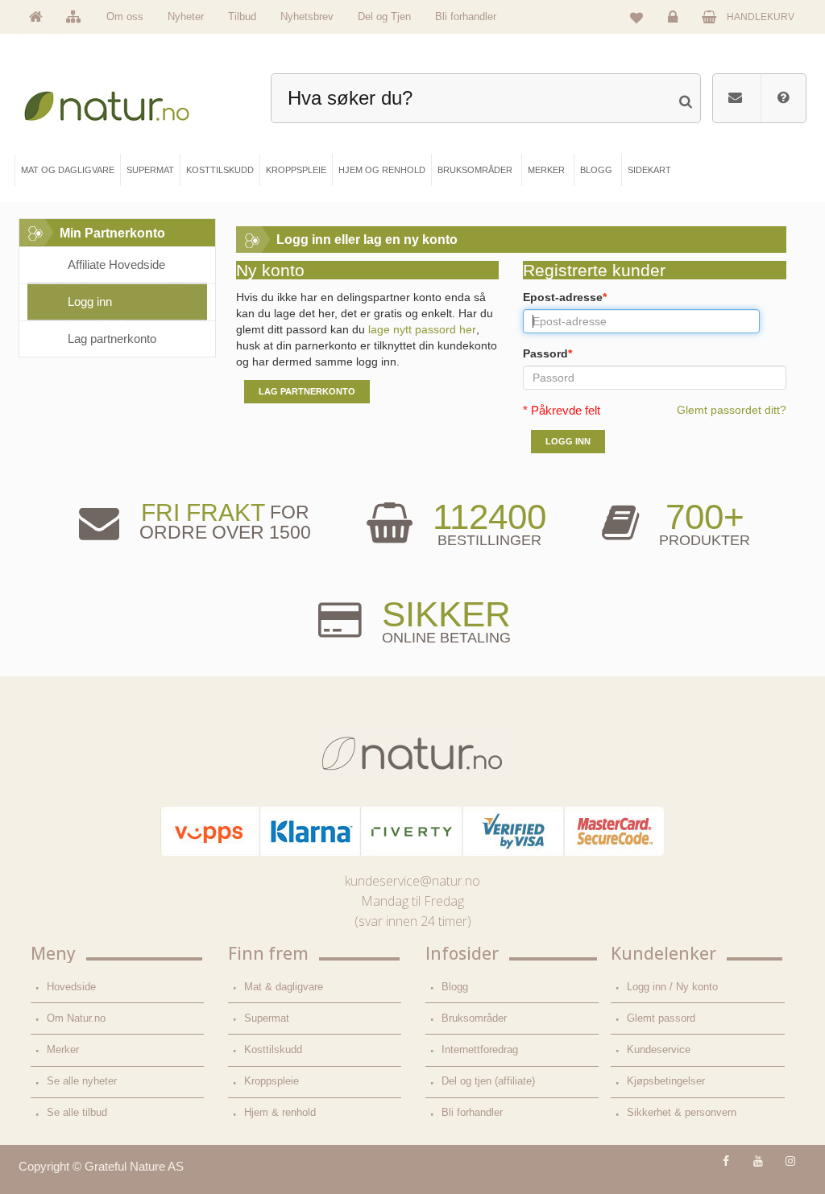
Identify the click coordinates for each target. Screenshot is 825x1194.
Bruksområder (474, 1018)
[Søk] (685, 96)
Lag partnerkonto (112, 338)
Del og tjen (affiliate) (488, 1081)
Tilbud (242, 16)
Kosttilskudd (273, 1049)
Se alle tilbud (77, 1112)
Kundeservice (658, 1049)
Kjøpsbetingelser (666, 1081)
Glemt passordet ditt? (731, 409)
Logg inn (677, 30)
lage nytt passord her (422, 329)
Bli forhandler (465, 16)
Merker (63, 1049)
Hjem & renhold (280, 1112)
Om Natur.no (76, 1018)
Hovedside (71, 987)
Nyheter (186, 16)
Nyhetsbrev (307, 16)
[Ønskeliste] (636, 17)
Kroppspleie (271, 1081)
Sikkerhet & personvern (681, 1112)
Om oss (124, 16)
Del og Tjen (384, 16)
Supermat (266, 1018)
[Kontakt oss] (735, 98)
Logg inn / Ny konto (672, 987)
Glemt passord (661, 1018)
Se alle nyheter (82, 1081)
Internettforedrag (480, 1049)
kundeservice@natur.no (412, 881)
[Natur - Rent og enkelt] (117, 102)
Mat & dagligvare (283, 987)
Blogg (455, 987)
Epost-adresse (565, 297)
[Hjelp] (783, 98)
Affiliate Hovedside (116, 264)
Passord (547, 353)
